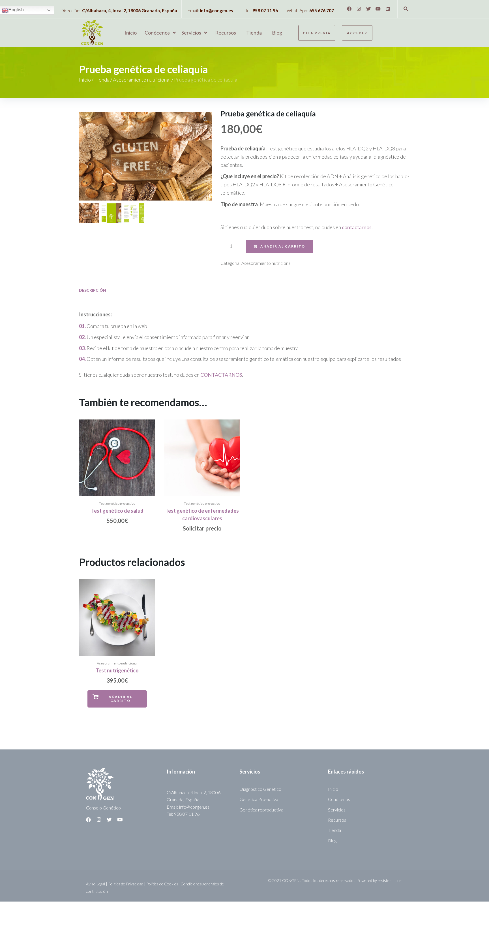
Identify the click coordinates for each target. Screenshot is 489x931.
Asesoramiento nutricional (142, 79)
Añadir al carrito (282, 246)
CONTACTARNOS (221, 375)
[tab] (92, 290)
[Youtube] (378, 9)
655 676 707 (321, 10)
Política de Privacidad (125, 883)
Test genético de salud (117, 511)
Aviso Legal (95, 883)
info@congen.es (216, 10)
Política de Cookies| (163, 883)
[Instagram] (359, 9)
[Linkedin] (387, 9)
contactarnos (357, 227)
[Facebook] (349, 9)
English (16, 9)
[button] (316, 33)
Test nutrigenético (117, 670)
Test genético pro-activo (117, 503)
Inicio (85, 79)
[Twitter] (368, 9)
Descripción (92, 290)
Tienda (102, 79)
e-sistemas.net (390, 880)
